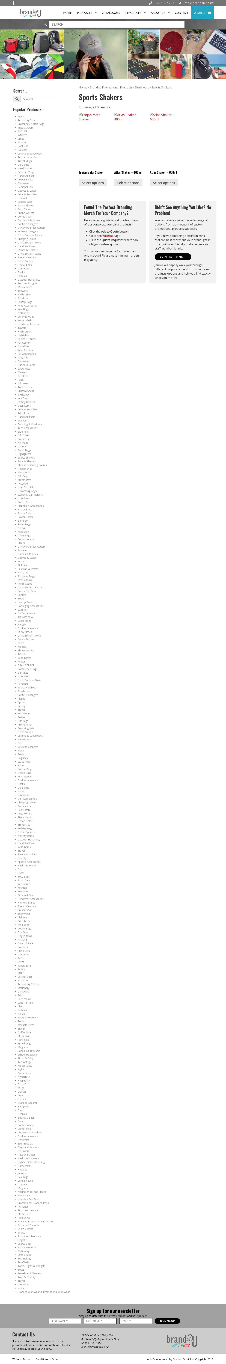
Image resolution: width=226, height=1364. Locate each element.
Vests (21, 1288)
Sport (21, 643)
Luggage (23, 1184)
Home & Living (26, 902)
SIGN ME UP (167, 1321)
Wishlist (201, 13)
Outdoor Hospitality (29, 279)
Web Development (158, 1359)
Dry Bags (23, 932)
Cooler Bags (25, 928)
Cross (21, 138)
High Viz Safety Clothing (31, 1162)
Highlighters (24, 454)
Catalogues (111, 13)
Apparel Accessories (29, 861)
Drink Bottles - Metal (29, 242)
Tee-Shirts (23, 1262)
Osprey (22, 446)
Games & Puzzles (28, 554)
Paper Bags (24, 450)
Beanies (22, 1114)
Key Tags (23, 1177)
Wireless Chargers (28, 231)
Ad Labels (23, 413)
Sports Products (27, 1247)
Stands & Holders (28, 250)
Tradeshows (25, 387)
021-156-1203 (93, 1343)
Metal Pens (24, 1195)
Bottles (22, 1099)
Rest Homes (25, 813)
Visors (21, 791)
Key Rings (23, 309)
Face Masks (24, 209)
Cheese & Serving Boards (32, 465)
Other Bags (24, 535)
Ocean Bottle (25, 821)
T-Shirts (22, 654)
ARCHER (22, 131)
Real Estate (24, 810)
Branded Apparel (27, 1102)
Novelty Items (26, 835)
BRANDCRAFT (26, 665)
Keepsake (23, 531)
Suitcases (23, 980)
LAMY (21, 873)
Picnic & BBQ (25, 1058)
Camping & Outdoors (30, 424)
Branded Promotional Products (35, 1221)
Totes (21, 1269)
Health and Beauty (28, 1158)
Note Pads (24, 676)
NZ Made (23, 442)
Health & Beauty (27, 865)
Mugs (21, 1088)
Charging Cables (27, 238)
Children (22, 917)
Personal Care (26, 187)
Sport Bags (24, 880)
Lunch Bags (24, 620)
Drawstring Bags (27, 491)
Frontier (22, 142)
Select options (93, 183)
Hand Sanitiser (26, 175)
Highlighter (24, 335)
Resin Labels (25, 320)
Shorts (21, 1232)
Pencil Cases (25, 583)
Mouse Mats (25, 287)
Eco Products (25, 1143)
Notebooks (24, 313)
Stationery (23, 987)
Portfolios (23, 1039)
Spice (21, 765)
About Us (158, 13)
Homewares (25, 1165)
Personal (23, 683)
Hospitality (24, 1080)
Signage (22, 550)
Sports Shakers (26, 205)
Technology (24, 1062)
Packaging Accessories (31, 606)
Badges (22, 624)
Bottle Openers (26, 832)
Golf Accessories (27, 613)
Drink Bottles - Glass (29, 253)
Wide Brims (24, 847)
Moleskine (23, 924)
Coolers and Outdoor (30, 1132)
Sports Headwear (27, 687)
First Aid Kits (25, 264)
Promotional (25, 724)
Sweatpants (24, 1073)
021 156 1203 (164, 3)
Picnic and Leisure (28, 1210)
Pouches (23, 149)
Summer (22, 609)
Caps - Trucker (26, 639)
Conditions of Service (47, 1359)
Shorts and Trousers (29, 1236)
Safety (21, 969)
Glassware (23, 183)
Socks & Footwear (28, 1017)
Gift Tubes (23, 435)
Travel (21, 709)
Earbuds (22, 276)
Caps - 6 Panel (26, 1002)
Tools (21, 598)
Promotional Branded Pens (33, 1203)
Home (67, 13)
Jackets (22, 1173)
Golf (20, 743)
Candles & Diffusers (29, 220)
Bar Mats (23, 672)
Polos (21, 754)
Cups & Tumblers (27, 194)
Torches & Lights (27, 283)
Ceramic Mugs (26, 172)
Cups (20, 1095)
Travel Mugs (25, 161)
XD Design (24, 713)
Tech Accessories (28, 157)
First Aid (22, 198)
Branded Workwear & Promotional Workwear (44, 1292)
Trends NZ (24, 824)
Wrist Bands (24, 776)
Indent (21, 116)
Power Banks (25, 179)
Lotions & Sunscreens (30, 153)
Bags (20, 1110)
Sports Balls (24, 513)
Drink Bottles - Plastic (30, 235)
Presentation (25, 910)
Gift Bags (23, 476)
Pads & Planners (27, 461)
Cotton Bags (25, 769)
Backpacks (24, 1106)
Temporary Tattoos (29, 984)
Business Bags (26, 1117)
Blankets (23, 372)
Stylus (21, 1069)
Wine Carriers (25, 350)
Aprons (22, 702)
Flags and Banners (28, 1147)
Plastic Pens (24, 1214)
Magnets (23, 1047)
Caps (20, 1121)
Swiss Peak (24, 761)
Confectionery (26, 539)
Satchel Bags (25, 976)
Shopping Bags (26, 576)
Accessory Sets (26, 120)
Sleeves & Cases (27, 190)
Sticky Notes (25, 632)
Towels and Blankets (29, 1273)
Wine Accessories (28, 305)
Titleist (21, 1028)
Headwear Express (28, 324)
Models (22, 646)
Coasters (23, 947)
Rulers (21, 543)
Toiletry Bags (25, 828)
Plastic (21, 698)
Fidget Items (25, 936)
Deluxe (22, 1013)
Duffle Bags (24, 1032)
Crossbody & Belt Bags (31, 124)
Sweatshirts (24, 806)
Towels (22, 327)
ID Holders (24, 498)
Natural (22, 528)
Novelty (22, 858)
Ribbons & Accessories (31, 505)
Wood (21, 561)
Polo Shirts (24, 1217)
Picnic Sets (24, 950)
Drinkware (23, 991)
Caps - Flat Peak (27, 591)
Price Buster (25, 921)
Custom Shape (26, 391)
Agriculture (24, 1076)
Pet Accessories (27, 353)
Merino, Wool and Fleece (32, 1191)
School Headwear (28, 1054)
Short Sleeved (25, 1229)
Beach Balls (24, 772)
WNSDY (22, 135)
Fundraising (24, 965)
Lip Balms (23, 164)
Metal (21, 750)
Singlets (22, 1240)
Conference (24, 439)
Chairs (21, 1006)
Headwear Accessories (31, 899)
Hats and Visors (26, 1154)
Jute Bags (23, 398)
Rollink (21, 717)
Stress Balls (24, 1254)
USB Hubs (23, 268)
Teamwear (24, 913)
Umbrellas (23, 795)
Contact (182, 13)
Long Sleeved (25, 1180)
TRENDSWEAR (26, 617)
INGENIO (23, 146)
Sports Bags (25, 1243)
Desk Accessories (28, 628)
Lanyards (23, 357)
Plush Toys (24, 1036)
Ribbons (22, 565)
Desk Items (24, 405)
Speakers (23, 298)
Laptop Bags (25, 201)
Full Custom (24, 342)
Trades (22, 1021)
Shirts (21, 962)
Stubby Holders (26, 402)
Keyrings (22, 887)
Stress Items (25, 580)
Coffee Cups (25, 216)
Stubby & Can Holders (30, 494)
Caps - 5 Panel (26, 943)
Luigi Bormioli (25, 487)
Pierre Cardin (25, 817)
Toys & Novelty (26, 1277)
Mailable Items (26, 1025)
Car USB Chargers (28, 224)
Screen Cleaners (27, 257)
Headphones (25, 168)
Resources (133, 13)
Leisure (22, 594)
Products (84, 13)
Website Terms (21, 1359)
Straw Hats (24, 368)
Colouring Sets (26, 728)
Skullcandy (23, 394)
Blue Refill (23, 431)
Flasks (21, 272)
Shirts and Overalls (28, 1225)
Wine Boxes (24, 657)
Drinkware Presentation (31, 227)
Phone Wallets (26, 213)
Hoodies (22, 1169)
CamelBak (23, 346)
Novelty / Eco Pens (28, 1199)
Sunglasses (24, 691)
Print (20, 995)
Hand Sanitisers (26, 246)
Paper (21, 379)
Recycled (23, 483)
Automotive (24, 480)
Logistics (23, 758)
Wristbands (24, 884)
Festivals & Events (28, 568)
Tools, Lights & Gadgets (31, 1266)
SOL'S (21, 973)
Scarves (22, 420)
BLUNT (22, 1084)
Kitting (21, 706)
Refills (21, 958)
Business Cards (26, 365)
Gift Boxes (24, 383)
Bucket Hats (25, 739)
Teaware (23, 290)
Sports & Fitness (27, 339)
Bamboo (23, 520)
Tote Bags (24, 876)
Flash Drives (25, 294)
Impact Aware (26, 127)
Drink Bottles (25, 261)
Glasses (22, 1091)
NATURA (23, 572)
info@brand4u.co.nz (198, 3)
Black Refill (24, 472)
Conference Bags (27, 669)
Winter (21, 661)
